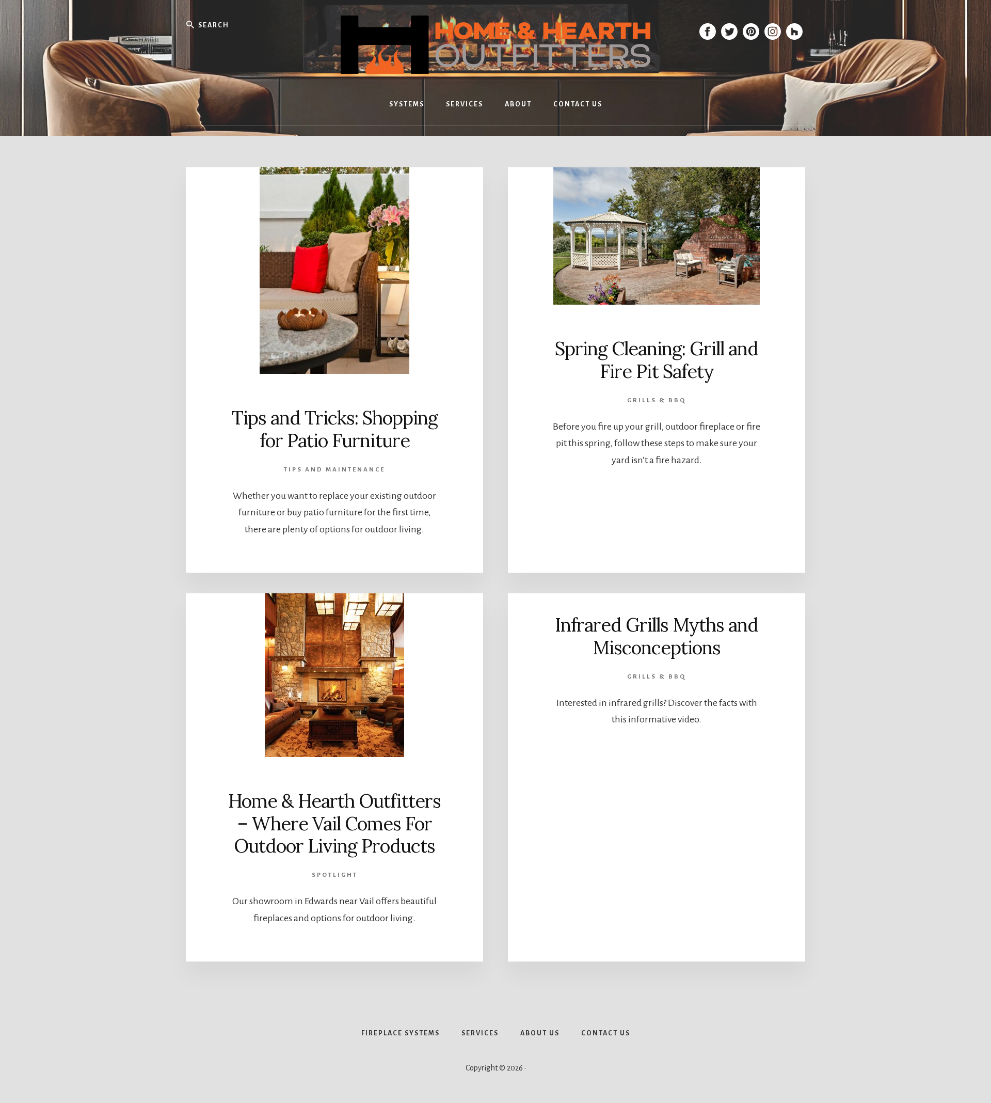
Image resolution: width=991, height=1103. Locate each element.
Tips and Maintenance (334, 469)
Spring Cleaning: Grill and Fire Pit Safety (656, 360)
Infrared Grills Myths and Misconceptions (656, 636)
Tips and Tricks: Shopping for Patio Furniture (335, 429)
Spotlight (335, 875)
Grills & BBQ (656, 400)
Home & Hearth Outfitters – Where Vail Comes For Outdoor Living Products (334, 823)
